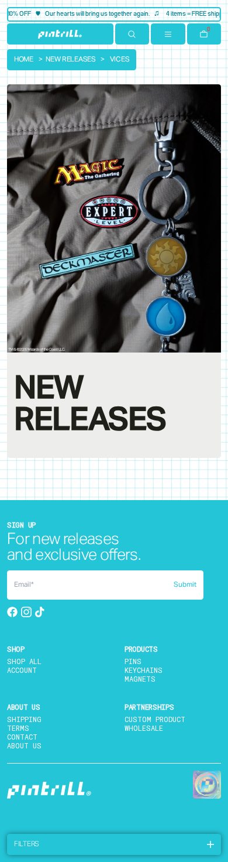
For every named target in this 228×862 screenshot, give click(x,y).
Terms (18, 728)
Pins (133, 661)
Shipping (24, 719)
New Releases (70, 59)
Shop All (24, 661)
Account (22, 670)
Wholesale (144, 728)
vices (120, 59)
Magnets (140, 678)
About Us (24, 745)
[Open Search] (132, 34)
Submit (185, 585)
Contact (22, 736)
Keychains (144, 670)
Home (23, 59)
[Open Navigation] (168, 34)
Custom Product (155, 719)
